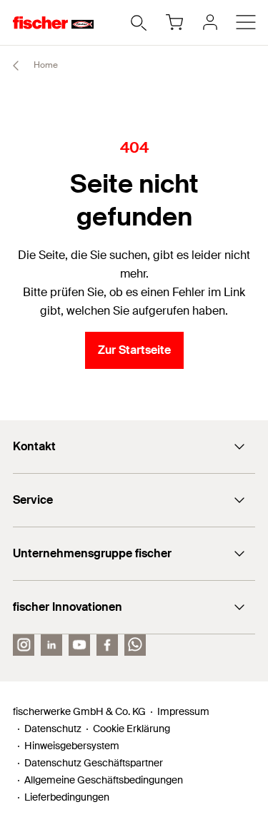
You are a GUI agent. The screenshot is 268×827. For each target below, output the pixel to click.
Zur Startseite (134, 350)
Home (44, 65)
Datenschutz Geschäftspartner (93, 762)
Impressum (183, 711)
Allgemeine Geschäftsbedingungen (103, 779)
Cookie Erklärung (131, 728)
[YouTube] (79, 645)
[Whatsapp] (135, 645)
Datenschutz (52, 728)
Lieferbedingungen (66, 797)
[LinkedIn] (51, 645)
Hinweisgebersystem (71, 745)
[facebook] (107, 645)
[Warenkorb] (174, 22)
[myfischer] (210, 22)
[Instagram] (23, 645)
